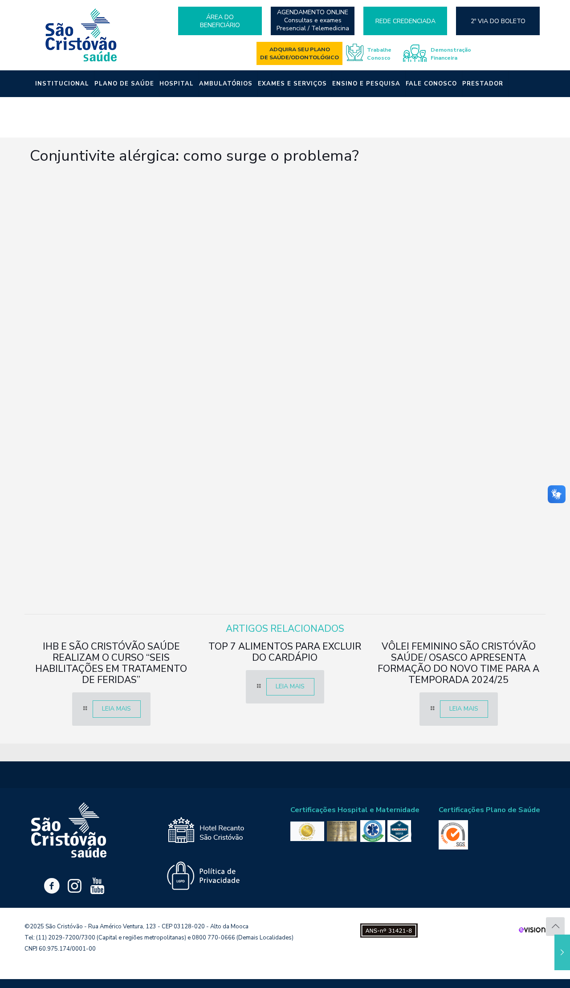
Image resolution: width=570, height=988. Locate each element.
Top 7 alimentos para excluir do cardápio (284, 652)
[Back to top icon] (555, 926)
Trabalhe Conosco (379, 53)
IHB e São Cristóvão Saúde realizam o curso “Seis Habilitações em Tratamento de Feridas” (111, 663)
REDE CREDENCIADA (405, 21)
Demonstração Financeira (451, 53)
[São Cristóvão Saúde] (81, 35)
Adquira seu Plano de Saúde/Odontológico (299, 53)
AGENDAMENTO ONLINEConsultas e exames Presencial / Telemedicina (313, 20)
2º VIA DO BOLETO (498, 21)
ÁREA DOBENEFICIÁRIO (220, 21)
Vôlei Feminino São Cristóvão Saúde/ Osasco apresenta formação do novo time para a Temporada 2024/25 (458, 663)
